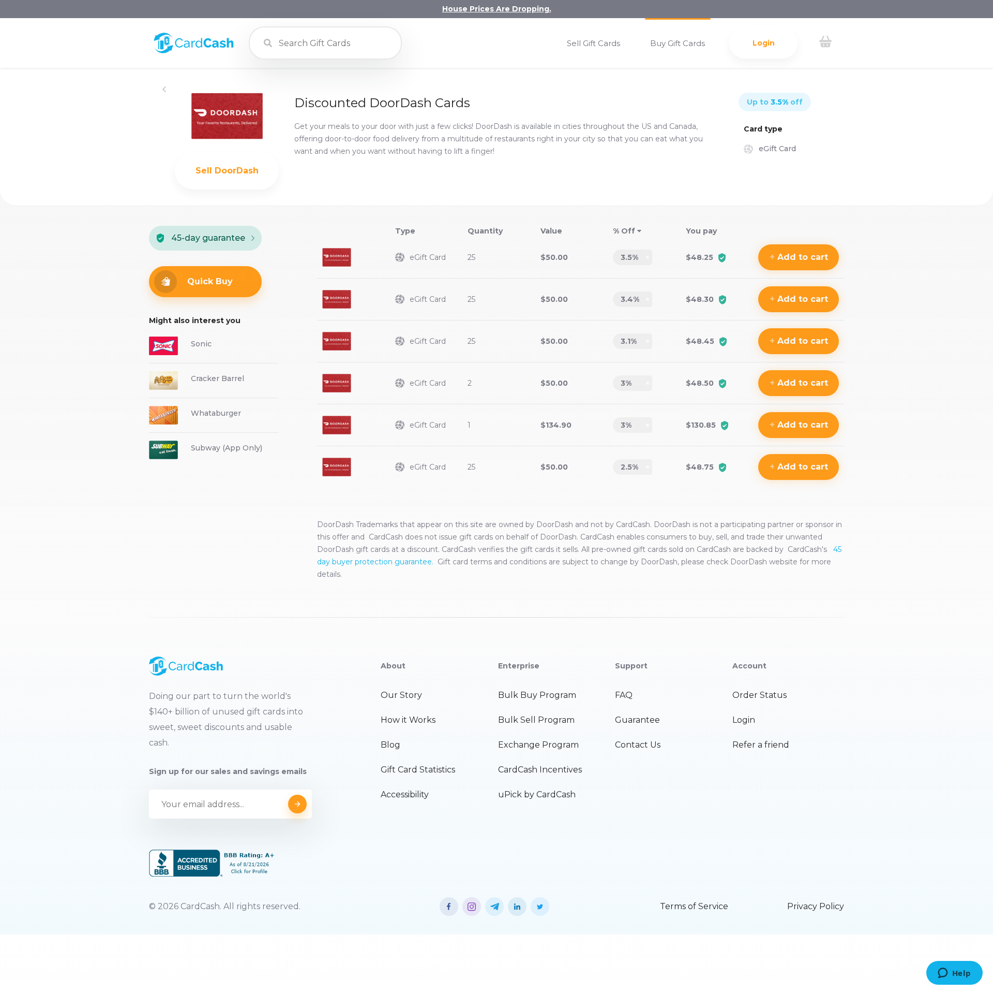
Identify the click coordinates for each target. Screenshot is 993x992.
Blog (390, 745)
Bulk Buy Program (537, 695)
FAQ (624, 695)
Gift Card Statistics (418, 770)
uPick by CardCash (537, 794)
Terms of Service (694, 906)
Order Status (759, 695)
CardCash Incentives (540, 770)
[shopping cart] (825, 43)
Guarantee (637, 720)
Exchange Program (538, 745)
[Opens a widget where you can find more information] (954, 974)
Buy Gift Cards (677, 43)
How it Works (408, 720)
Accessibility (405, 794)
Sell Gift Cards (593, 43)
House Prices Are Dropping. (496, 8)
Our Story (401, 695)
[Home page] (193, 50)
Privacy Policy (815, 906)
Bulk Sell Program (536, 720)
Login (764, 43)
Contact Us (637, 745)
